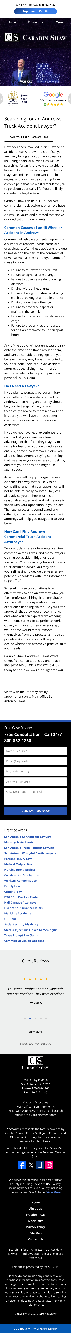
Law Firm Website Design (35, 1329)
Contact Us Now (36, 811)
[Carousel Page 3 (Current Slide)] (35, 1018)
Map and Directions (35, 1102)
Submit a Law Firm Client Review (35, 1043)
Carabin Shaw (47, 1314)
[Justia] (40, 1165)
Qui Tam (10, 919)
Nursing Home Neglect (19, 870)
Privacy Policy (35, 1227)
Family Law (12, 886)
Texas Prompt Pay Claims (21, 935)
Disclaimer (35, 1221)
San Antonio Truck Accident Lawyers (29, 848)
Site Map (36, 1233)
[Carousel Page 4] (40, 1018)
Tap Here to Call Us (35, 11)
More (59, 22)
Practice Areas (15, 830)
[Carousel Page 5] (45, 1018)
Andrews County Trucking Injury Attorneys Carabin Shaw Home (35, 37)
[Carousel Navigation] (35, 1018)
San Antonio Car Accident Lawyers (27, 837)
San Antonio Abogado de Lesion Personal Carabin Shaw (35, 1152)
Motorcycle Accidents (18, 842)
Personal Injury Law (18, 859)
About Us (35, 1208)
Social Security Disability (21, 924)
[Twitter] (31, 1165)
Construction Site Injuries (21, 875)
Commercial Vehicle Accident (24, 941)
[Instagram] (49, 1165)
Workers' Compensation (20, 880)
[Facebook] (22, 1165)
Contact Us (35, 22)
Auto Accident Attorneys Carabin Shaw (32, 1148)
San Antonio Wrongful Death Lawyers (30, 853)
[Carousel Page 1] (25, 1018)
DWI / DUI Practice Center (21, 897)
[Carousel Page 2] (30, 1018)
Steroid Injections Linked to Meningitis (30, 930)
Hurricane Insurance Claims (23, 908)
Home (12, 22)
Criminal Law (13, 891)
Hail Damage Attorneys (20, 902)
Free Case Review (18, 727)
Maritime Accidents (17, 913)
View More (36, 1031)
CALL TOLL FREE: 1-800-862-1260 (29, 137)
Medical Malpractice (18, 864)
